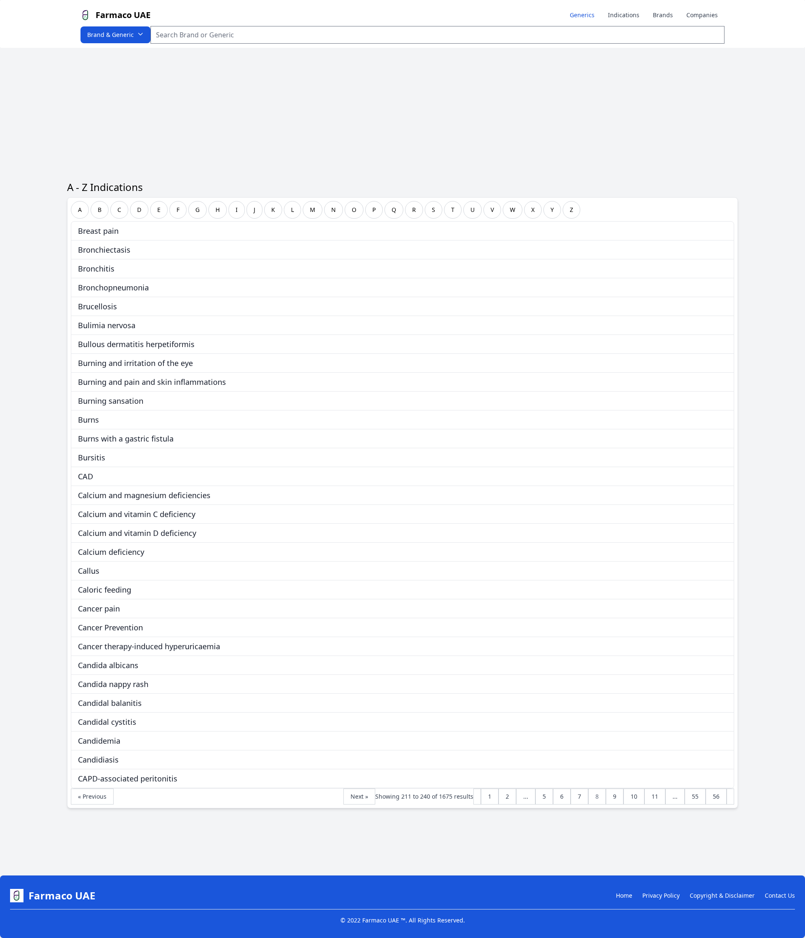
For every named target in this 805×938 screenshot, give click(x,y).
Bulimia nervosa (106, 325)
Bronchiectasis (104, 250)
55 (695, 796)
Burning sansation (110, 401)
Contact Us (780, 895)
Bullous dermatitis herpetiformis (136, 344)
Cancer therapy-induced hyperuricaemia (149, 646)
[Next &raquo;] (730, 797)
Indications (623, 15)
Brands (663, 15)
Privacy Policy (661, 895)
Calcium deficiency (111, 552)
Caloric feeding (104, 590)
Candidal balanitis (110, 703)
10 (634, 796)
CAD (85, 476)
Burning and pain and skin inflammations (152, 382)
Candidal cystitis (107, 722)
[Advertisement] (402, 111)
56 (716, 796)
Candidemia (99, 741)
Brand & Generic (110, 35)
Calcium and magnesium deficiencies (144, 495)
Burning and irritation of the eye (135, 363)
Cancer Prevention (110, 627)
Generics (582, 15)
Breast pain (98, 231)
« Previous (92, 796)
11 (655, 796)
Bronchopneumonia (113, 287)
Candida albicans (108, 665)
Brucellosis (97, 306)
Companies (702, 15)
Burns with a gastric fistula (126, 439)
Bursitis (91, 457)
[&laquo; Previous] (477, 797)
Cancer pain (99, 609)
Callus (88, 571)
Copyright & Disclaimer (722, 895)
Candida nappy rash (113, 684)
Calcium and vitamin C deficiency (136, 514)
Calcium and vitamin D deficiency (137, 533)
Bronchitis (96, 269)
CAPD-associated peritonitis (127, 778)
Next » (359, 796)
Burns (88, 420)
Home (624, 895)
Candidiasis (98, 760)
